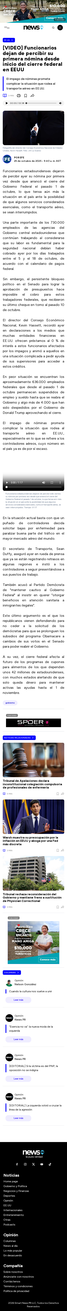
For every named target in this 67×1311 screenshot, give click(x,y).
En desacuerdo (12, 1255)
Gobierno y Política (15, 1186)
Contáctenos (11, 1281)
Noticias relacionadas (17, 738)
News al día (10, 1245)
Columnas (10, 972)
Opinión (8, 1200)
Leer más (18, 999)
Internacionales (13, 1210)
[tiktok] (50, 1164)
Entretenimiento (13, 1215)
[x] (33, 1164)
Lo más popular (12, 1250)
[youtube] (41, 1164)
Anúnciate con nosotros (18, 1276)
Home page (10, 1181)
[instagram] (25, 1164)
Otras (6, 1219)
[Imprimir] (19, 96)
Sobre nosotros (13, 1271)
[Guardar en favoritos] (26, 96)
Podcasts (9, 1224)
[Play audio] (6, 103)
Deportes (9, 1195)
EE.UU (7, 40)
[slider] (26, 103)
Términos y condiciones (18, 1286)
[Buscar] (53, 28)
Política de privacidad (16, 1291)
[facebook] (17, 1164)
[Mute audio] (60, 103)
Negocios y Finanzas (16, 1191)
